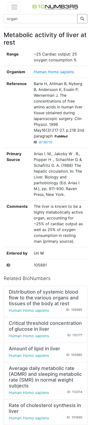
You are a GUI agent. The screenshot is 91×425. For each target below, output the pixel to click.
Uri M (39, 253)
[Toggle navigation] (14, 7)
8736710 (45, 142)
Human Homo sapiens (54, 71)
